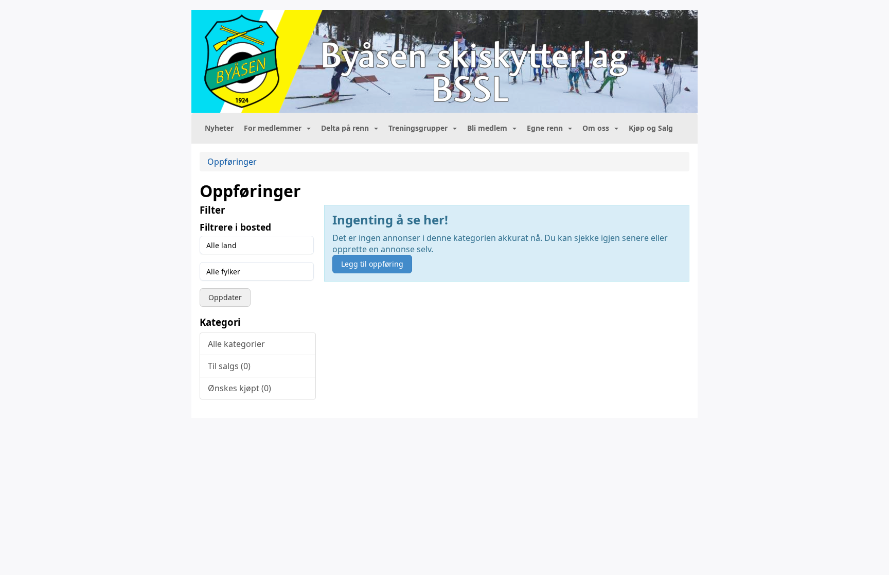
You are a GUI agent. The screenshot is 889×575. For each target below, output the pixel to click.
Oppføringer (232, 161)
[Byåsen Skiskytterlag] (444, 61)
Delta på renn (345, 128)
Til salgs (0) (229, 366)
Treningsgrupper (418, 128)
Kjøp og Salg (651, 128)
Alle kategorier (236, 344)
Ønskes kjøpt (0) (239, 388)
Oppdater (225, 297)
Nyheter (219, 128)
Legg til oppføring (372, 264)
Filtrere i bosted (235, 227)
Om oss (595, 128)
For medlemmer (272, 128)
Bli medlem (487, 128)
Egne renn (545, 128)
